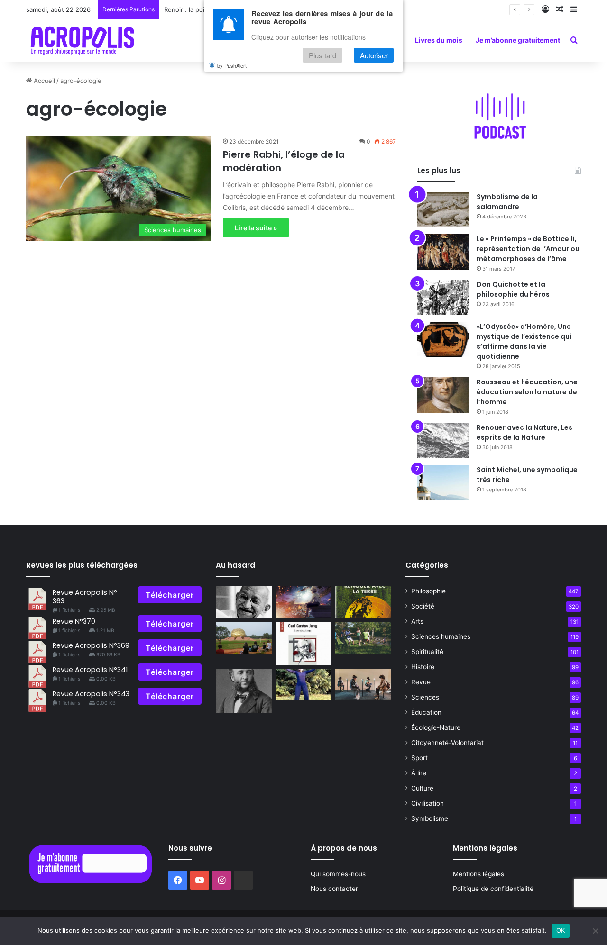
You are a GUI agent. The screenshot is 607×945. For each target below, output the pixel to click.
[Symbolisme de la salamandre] (443, 209)
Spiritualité (427, 651)
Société (422, 606)
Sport (419, 758)
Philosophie (428, 591)
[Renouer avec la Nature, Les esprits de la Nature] (443, 440)
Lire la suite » (256, 228)
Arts (417, 621)
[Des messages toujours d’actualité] (363, 602)
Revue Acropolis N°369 (91, 645)
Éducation (426, 712)
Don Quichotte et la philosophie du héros (513, 289)
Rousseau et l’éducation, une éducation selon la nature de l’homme (527, 392)
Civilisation (427, 803)
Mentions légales (478, 874)
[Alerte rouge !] (363, 638)
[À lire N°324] (303, 643)
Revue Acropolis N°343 (91, 694)
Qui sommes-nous (338, 874)
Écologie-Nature (435, 727)
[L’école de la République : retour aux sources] (244, 691)
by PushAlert (232, 65)
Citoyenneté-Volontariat (447, 742)
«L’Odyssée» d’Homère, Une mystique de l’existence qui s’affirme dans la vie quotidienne (524, 341)
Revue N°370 (74, 621)
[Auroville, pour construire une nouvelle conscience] (244, 638)
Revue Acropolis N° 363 (85, 596)
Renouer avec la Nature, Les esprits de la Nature (524, 432)
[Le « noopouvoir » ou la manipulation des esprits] (363, 684)
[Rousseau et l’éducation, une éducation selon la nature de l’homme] (443, 395)
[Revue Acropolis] (82, 40)
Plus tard (322, 55)
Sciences (425, 697)
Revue (421, 682)
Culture (422, 788)
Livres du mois (438, 40)
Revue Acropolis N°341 (90, 669)
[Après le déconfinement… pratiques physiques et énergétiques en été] (303, 684)
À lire (418, 773)
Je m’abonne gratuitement (518, 40)
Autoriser (374, 55)
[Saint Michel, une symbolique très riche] (443, 482)
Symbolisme (429, 818)
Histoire (422, 667)
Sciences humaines (440, 636)
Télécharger (170, 595)
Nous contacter (334, 888)
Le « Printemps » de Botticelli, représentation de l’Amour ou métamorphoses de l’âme (528, 249)
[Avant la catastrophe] (303, 602)
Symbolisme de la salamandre (507, 201)
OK (560, 930)
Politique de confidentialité (493, 888)
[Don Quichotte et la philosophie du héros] (443, 297)
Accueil (43, 80)
